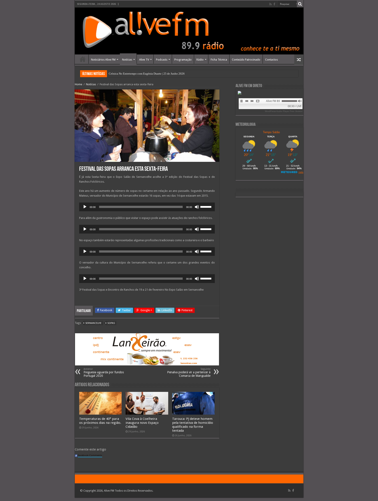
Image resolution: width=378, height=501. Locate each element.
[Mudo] (197, 207)
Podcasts (161, 59)
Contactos (271, 59)
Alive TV (144, 59)
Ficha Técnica (219, 59)
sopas (111, 323)
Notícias (127, 59)
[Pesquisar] (300, 4)
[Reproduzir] (85, 207)
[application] (147, 206)
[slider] (206, 206)
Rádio (200, 59)
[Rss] (270, 4)
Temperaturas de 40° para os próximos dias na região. (100, 421)
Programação (183, 59)
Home (82, 59)
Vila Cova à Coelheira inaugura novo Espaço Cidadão (142, 423)
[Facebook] (274, 4)
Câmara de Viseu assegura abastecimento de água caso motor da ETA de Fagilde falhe (159, 73)
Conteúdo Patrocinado (246, 59)
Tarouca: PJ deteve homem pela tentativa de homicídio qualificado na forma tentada (192, 425)
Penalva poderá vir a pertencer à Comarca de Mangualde (188, 372)
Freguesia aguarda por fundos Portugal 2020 (104, 372)
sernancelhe (93, 323)
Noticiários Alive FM (103, 59)
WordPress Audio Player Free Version (284, 111)
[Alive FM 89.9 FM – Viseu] (189, 30)
